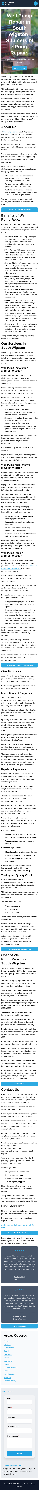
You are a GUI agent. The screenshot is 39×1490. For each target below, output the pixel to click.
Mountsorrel (8, 1361)
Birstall (28, 1225)
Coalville (7, 1371)
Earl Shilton (8, 1354)
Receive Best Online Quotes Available (19, 665)
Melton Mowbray (10, 1381)
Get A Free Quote (20, 1326)
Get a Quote (18, 68)
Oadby (3, 1225)
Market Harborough (11, 1367)
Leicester (10, 1225)
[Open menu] (36, 3)
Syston (6, 1358)
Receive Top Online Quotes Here (19, 949)
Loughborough (9, 1374)
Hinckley (7, 1364)
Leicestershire (19, 1225)
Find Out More (19, 1084)
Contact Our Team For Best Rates (19, 209)
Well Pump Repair (10, 132)
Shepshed (7, 1377)
